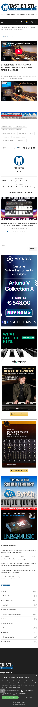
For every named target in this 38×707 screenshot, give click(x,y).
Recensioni (20, 628)
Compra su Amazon (20, 414)
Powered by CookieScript (19, 705)
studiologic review (8, 133)
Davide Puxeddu (20, 596)
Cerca (3, 245)
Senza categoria (20, 637)
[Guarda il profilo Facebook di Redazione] (20, 171)
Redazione (12, 76)
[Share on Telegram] (31, 148)
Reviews (10, 36)
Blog (7, 27)
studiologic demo (20, 126)
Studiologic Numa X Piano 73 (11, 129)
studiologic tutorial (26, 133)
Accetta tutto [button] (10, 697)
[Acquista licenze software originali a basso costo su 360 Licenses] (19, 256)
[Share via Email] (34, 148)
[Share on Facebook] (21, 148)
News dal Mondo (20, 623)
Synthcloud (20, 641)
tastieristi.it (21, 140)
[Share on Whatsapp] (29, 148)
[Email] (21, 22)
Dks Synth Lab (20, 600)
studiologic (6, 126)
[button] (19, 91)
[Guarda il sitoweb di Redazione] (17, 171)
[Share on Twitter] (24, 148)
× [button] (36, 676)
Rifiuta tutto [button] (28, 697)
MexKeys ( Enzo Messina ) (20, 614)
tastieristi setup (7, 140)
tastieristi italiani (19, 137)
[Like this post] (19, 148)
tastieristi (5, 137)
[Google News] (26, 22)
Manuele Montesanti (20, 609)
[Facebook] (16, 22)
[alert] (19, 690)
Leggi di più (16, 687)
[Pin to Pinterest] (26, 148)
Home (3, 27)
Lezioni (20, 605)
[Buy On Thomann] (19, 330)
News (20, 619)
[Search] (32, 22)
